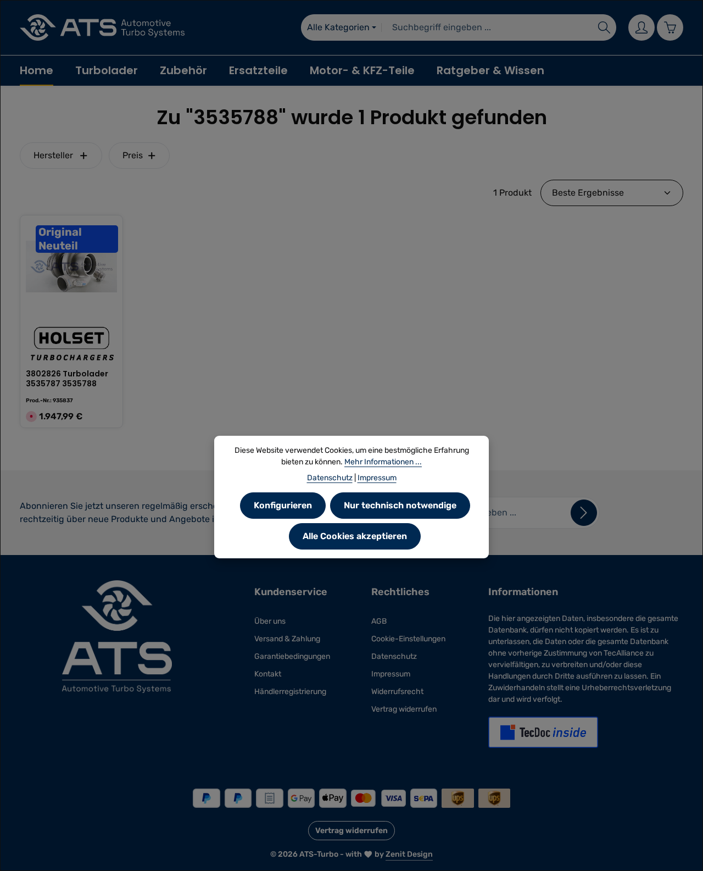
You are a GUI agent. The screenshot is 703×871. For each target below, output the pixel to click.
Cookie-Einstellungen (408, 638)
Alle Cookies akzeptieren (355, 536)
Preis (132, 155)
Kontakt (267, 674)
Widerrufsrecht (397, 691)
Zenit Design (409, 854)
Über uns (270, 621)
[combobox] (487, 27)
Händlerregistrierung (290, 691)
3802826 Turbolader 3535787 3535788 (67, 379)
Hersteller (53, 155)
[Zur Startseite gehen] (102, 27)
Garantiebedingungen (292, 656)
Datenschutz (394, 656)
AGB (379, 621)
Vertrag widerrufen (404, 709)
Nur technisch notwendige (400, 505)
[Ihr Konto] (641, 27)
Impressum (390, 674)
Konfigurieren (283, 505)
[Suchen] (604, 27)
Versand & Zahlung (287, 638)
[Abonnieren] (584, 513)
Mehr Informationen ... (383, 462)
